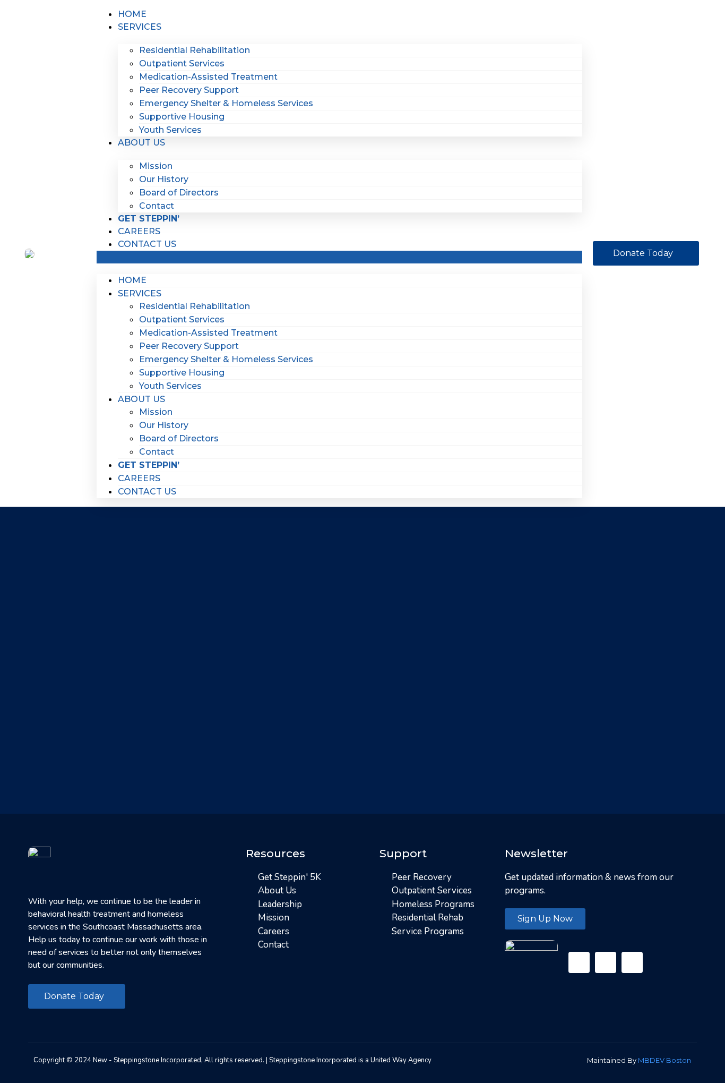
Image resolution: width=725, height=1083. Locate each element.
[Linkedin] (632, 962)
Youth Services (170, 130)
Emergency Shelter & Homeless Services (226, 103)
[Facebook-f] (579, 962)
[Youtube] (605, 962)
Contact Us (147, 244)
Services (139, 27)
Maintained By (639, 1060)
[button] (339, 257)
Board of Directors (179, 192)
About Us (141, 143)
